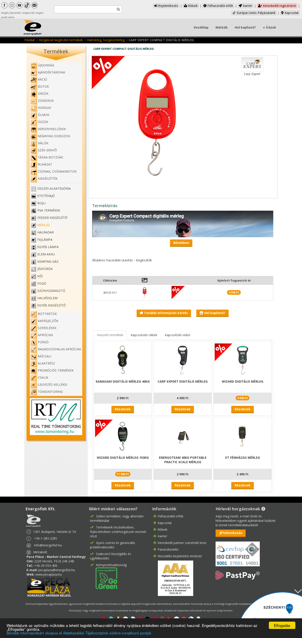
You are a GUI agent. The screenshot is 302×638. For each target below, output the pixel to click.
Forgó (43, 342)
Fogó (41, 283)
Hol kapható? (245, 27)
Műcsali (44, 356)
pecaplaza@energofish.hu (56, 570)
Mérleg (43, 225)
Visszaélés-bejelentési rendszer (180, 556)
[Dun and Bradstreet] (172, 578)
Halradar (45, 232)
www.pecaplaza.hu (48, 574)
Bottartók (47, 314)
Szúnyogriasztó (51, 291)
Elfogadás (282, 625)
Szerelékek (47, 328)
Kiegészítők (47, 178)
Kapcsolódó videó (177, 335)
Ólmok (43, 115)
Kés (40, 276)
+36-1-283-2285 (45, 538)
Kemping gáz (48, 261)
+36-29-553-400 (45, 565)
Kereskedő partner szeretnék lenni (182, 543)
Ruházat (45, 164)
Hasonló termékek (110, 335)
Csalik (43, 377)
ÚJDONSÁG (46, 65)
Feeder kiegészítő (52, 218)
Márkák (222, 27)
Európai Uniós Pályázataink (255, 13)
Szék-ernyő (47, 150)
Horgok (44, 108)
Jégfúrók (45, 269)
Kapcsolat (291, 13)
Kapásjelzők (48, 321)
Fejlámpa (44, 239)
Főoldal (29, 40)
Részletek (123, 409)
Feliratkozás (232, 533)
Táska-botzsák (50, 157)
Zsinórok (46, 100)
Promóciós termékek (56, 370)
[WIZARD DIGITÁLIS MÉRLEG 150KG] (122, 436)
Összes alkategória (54, 188)
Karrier (247, 6)
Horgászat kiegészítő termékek (61, 40)
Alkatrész (46, 363)
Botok (43, 86)
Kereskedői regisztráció (279, 6)
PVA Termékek (48, 210)
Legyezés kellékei (52, 384)
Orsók (43, 93)
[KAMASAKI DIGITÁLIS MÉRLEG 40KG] (122, 360)
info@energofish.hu (48, 545)
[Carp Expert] (252, 64)
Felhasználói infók (219, 6)
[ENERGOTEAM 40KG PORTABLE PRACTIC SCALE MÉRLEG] (182, 436)
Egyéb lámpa (48, 247)
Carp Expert (252, 74)
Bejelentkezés (167, 6)
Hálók (43, 143)
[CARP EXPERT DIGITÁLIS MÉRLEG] (182, 360)
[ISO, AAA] (238, 551)
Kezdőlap (201, 27)
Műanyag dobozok (54, 136)
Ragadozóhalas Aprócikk (59, 349)
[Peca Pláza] (49, 586)
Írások (271, 27)
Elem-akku (46, 254)
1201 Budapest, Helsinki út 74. (54, 532)
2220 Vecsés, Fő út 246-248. (54, 561)
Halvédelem (47, 298)
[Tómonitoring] (56, 416)
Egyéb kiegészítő (51, 305)
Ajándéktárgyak (51, 72)
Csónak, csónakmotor (57, 171)
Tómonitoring (50, 391)
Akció (42, 79)
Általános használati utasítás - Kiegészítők (122, 260)
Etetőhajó (46, 196)
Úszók (43, 122)
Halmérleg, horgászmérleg (106, 40)
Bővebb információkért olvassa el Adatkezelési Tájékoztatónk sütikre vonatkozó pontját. (79, 633)
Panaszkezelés (168, 549)
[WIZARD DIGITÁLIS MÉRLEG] (242, 360)
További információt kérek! (165, 313)
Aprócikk (45, 335)
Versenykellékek (52, 129)
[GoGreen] (103, 578)
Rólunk (192, 6)
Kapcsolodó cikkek (144, 335)
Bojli (41, 203)
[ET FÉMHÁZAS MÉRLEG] (242, 436)
